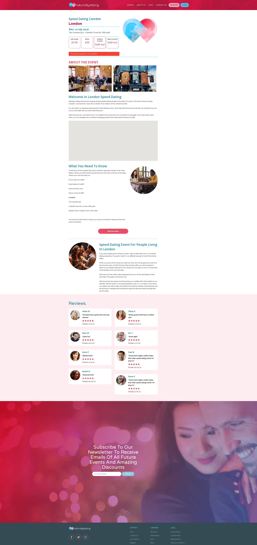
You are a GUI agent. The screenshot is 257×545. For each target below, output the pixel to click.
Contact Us (134, 535)
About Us (153, 532)
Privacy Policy (176, 532)
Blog (152, 543)
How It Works (134, 539)
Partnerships (154, 535)
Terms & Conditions (178, 543)
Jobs (152, 539)
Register (133, 543)
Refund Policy (176, 539)
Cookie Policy (176, 535)
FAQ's (132, 532)
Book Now (113, 231)
